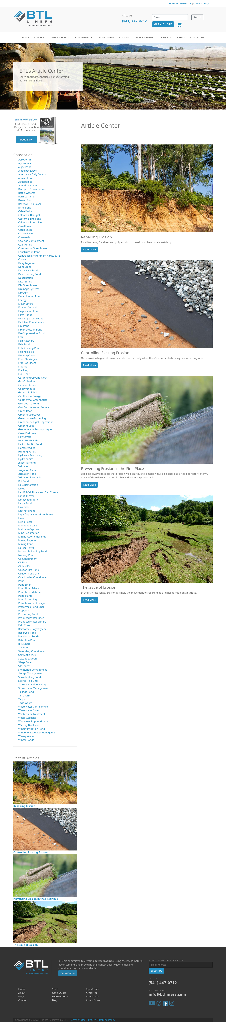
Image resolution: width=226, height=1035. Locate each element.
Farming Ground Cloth (31, 318)
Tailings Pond (26, 692)
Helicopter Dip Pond (30, 444)
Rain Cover (24, 625)
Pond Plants (25, 595)
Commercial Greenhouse (32, 248)
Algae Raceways (27, 170)
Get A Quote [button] (163, 24)
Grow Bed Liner (27, 433)
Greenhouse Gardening (32, 418)
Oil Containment (27, 558)
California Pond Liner (30, 222)
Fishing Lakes (26, 351)
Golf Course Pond (28, 403)
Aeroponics (25, 159)
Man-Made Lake (27, 525)
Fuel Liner (24, 374)
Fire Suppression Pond (31, 333)
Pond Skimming (27, 599)
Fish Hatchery (26, 340)
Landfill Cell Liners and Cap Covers (38, 492)
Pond (21, 581)
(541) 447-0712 (134, 20)
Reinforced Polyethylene (32, 629)
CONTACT (197, 3)
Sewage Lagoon (27, 658)
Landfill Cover (26, 496)
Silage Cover (25, 662)
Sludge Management (30, 673)
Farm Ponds (25, 315)
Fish (20, 337)
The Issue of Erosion (25, 945)
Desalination (25, 278)
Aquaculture (25, 178)
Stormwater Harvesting (32, 684)
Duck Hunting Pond (29, 296)
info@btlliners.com (167, 994)
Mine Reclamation (28, 533)
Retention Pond (27, 640)
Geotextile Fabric (28, 392)
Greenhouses (26, 425)
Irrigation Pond (27, 473)
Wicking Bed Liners (29, 725)
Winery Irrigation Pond (31, 729)
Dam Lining (25, 266)
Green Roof (25, 411)
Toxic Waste (25, 703)
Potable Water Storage (31, 603)
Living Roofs (25, 522)
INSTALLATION (106, 37)
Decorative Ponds (28, 270)
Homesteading (27, 448)
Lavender (23, 507)
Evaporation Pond (28, 311)
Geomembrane (27, 385)
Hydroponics (25, 459)
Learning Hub (60, 996)
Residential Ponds (28, 636)
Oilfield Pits (25, 566)
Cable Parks (25, 211)
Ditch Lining (25, 281)
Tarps (21, 699)
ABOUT (181, 37)
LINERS (38, 37)
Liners (21, 518)
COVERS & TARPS (59, 37)
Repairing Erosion (24, 806)
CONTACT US (197, 37)
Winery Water (26, 736)
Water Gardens (27, 717)
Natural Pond (26, 547)
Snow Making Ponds (30, 677)
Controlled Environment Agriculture (39, 255)
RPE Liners (24, 643)
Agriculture (24, 163)
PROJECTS (166, 37)
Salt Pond (23, 647)
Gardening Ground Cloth (32, 377)
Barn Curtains (26, 196)
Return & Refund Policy (101, 1020)
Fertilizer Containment (31, 322)
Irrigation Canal (27, 470)
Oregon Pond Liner (29, 573)
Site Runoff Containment (32, 669)
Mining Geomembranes (32, 536)
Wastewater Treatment (31, 714)
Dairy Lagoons (26, 263)
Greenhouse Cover (29, 414)
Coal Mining (25, 244)
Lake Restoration (28, 485)
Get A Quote (67, 973)
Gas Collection (26, 381)
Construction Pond (29, 252)
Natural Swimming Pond (32, 551)
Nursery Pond (26, 555)
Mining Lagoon (27, 540)
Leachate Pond (27, 510)
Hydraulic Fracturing (30, 455)
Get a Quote (59, 992)
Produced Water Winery (32, 621)
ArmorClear (92, 996)
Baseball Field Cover (29, 204)
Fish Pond (24, 344)
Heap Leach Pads (28, 440)
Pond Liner (24, 584)
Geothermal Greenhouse (32, 400)
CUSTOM (124, 37)
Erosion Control (27, 307)
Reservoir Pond (27, 632)
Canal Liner (24, 226)
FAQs (206, 3)
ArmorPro (92, 992)
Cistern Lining (26, 233)
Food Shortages (27, 359)
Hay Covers (24, 436)
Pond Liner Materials (30, 592)
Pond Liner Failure (28, 588)
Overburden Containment (33, 577)
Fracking (23, 370)
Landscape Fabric (28, 499)
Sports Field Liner (28, 680)
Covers (22, 259)
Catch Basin (25, 229)
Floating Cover (26, 355)
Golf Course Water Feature (33, 407)
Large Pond (25, 503)
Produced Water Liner (31, 618)
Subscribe (156, 970)
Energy (22, 300)
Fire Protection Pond (30, 329)
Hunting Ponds (27, 451)
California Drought (29, 215)
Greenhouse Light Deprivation (36, 422)
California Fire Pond (29, 218)
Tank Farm (24, 695)
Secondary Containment (32, 651)
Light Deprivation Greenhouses (36, 514)
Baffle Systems (26, 193)
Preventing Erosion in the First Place (35, 899)
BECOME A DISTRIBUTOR (180, 3)
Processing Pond (28, 614)
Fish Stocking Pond (29, 348)
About (21, 992)
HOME (25, 37)
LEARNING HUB (145, 37)
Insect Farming (27, 462)
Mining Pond (25, 544)
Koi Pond (23, 481)
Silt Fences (24, 666)
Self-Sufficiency (27, 655)
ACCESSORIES (82, 37)
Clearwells (24, 237)
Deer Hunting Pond (29, 274)
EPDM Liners (25, 303)
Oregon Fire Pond (28, 570)
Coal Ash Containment (31, 241)
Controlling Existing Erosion (30, 852)
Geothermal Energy (29, 396)
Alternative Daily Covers (32, 174)
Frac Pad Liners (27, 363)
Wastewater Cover (29, 710)
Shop (55, 989)
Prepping (23, 610)
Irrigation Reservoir (29, 477)
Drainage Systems (28, 289)
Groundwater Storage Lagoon (35, 429)
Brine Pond (24, 207)
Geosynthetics (26, 388)
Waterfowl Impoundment (33, 721)
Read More (89, 249)
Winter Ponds (26, 740)
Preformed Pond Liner (31, 607)
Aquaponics (25, 181)
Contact (22, 1000)
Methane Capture (28, 529)
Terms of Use (77, 1020)
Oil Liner (23, 562)
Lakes (21, 488)
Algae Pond (25, 167)
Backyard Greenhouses (31, 189)
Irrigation (23, 466)
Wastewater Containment (33, 706)
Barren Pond (25, 200)
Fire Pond (23, 326)
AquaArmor (92, 989)
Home (21, 989)
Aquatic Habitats (28, 185)
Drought (23, 292)
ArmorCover (93, 1000)
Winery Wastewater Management (37, 732)
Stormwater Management (33, 688)
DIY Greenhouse (27, 285)
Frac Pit (22, 366)
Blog (54, 1000)
